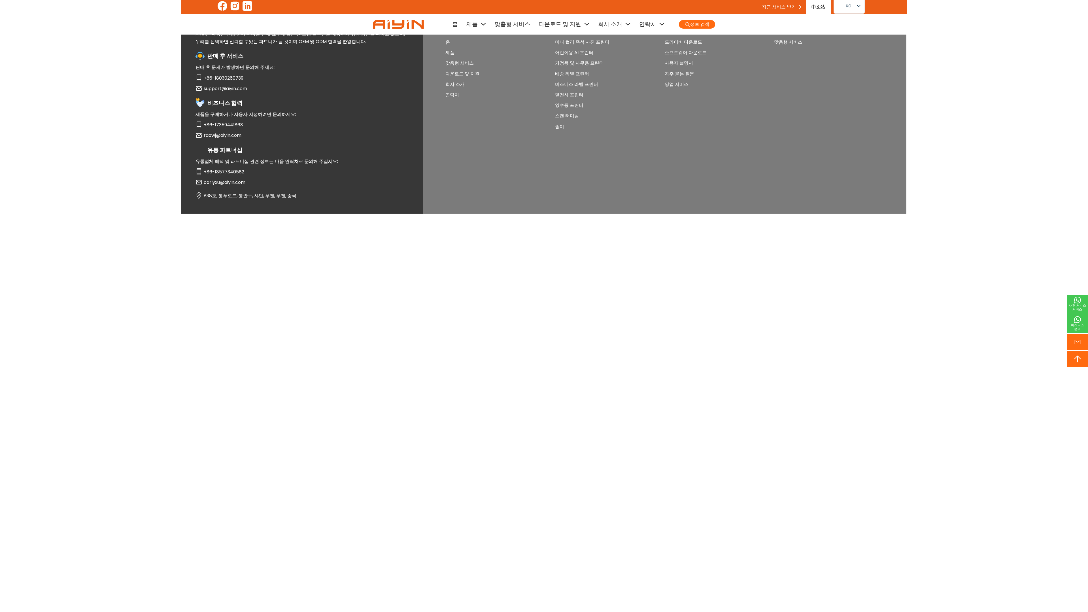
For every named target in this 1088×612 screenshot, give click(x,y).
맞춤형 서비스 (512, 24)
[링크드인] (247, 7)
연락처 (647, 24)
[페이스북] (222, 7)
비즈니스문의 (1077, 327)
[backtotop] (1077, 359)
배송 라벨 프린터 (572, 74)
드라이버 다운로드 (683, 42)
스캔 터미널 (567, 115)
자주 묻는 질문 (679, 74)
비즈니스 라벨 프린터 (576, 84)
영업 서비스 (676, 84)
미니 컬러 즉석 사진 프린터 (582, 42)
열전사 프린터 (569, 95)
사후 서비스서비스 (1077, 307)
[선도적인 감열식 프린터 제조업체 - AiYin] (398, 24)
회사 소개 (610, 24)
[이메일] (1077, 342)
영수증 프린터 (569, 105)
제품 (472, 24)
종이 (559, 126)
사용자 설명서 (679, 63)
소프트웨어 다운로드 (686, 52)
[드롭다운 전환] (483, 24)
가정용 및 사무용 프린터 (579, 63)
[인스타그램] (235, 7)
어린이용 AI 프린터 (574, 52)
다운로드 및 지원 (560, 24)
